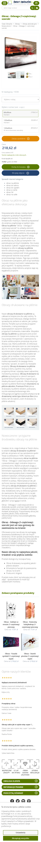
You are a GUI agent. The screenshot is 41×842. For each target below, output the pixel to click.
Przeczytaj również (13, 793)
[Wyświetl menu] (5, 3)
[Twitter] (18, 801)
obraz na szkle (11, 194)
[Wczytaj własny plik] (37, 8)
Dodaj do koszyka (19, 167)
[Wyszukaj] (32, 8)
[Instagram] (23, 801)
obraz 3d (9, 192)
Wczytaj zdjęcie (18, 173)
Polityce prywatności (25, 821)
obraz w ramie (11, 190)
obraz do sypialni (12, 187)
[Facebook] (12, 801)
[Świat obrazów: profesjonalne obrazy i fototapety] (20, 2)
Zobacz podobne (18, 138)
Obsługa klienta (11, 781)
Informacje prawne (13, 787)
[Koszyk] (36, 3)
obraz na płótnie (12, 183)
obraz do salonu (12, 185)
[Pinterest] (29, 801)
